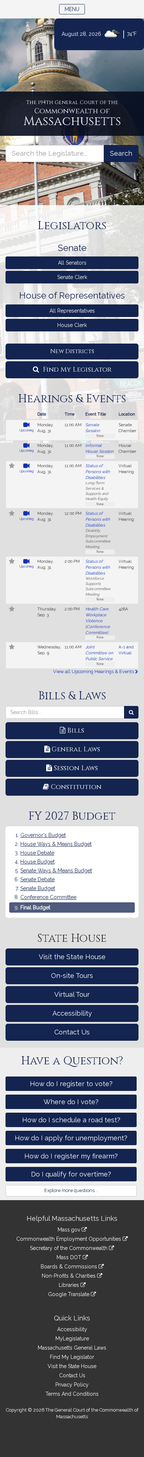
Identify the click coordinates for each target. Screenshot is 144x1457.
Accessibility (72, 1013)
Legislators (72, 225)
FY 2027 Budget (72, 816)
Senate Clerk (72, 277)
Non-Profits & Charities (69, 1276)
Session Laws (76, 768)
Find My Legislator (76, 369)
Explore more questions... (71, 1190)
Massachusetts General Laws (72, 1348)
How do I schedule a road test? (71, 1120)
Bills (75, 730)
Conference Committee (48, 897)
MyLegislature (72, 1338)
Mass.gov (70, 1230)
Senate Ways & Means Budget (56, 871)
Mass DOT (69, 1257)
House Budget (37, 862)
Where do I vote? (71, 1102)
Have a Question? (72, 1061)
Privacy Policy (72, 1385)
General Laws (76, 749)
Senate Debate (37, 879)
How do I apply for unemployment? (71, 1138)
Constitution (76, 787)
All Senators (72, 263)
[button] (12, 466)
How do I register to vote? (71, 1084)
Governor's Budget (43, 835)
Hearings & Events (72, 399)
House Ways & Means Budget (56, 844)
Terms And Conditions (72, 1394)
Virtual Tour (72, 994)
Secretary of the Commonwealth (69, 1248)
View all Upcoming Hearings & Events (94, 671)
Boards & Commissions (70, 1267)
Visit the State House (72, 957)
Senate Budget (37, 888)
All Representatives (72, 311)
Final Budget (35, 907)
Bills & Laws (72, 696)
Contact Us (72, 1032)
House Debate (37, 853)
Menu (75, 9)
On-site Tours (72, 975)
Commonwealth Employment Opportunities (69, 1239)
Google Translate (69, 1294)
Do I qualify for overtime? (71, 1174)
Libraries (69, 1285)
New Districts (72, 351)
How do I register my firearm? (71, 1156)
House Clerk (72, 325)
